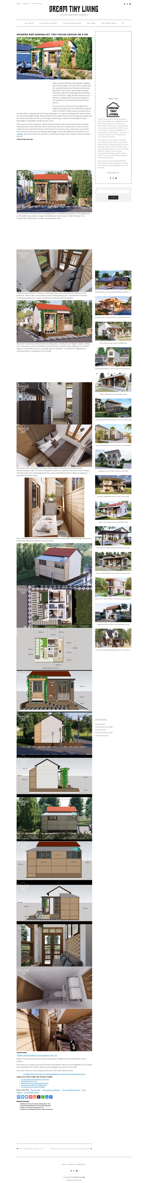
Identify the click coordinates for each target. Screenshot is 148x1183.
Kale (68, 1180)
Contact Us (26, 3)
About (19, 3)
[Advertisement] (33, 96)
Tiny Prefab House (108, 23)
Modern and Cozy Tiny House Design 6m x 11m (35, 1104)
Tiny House (98, 730)
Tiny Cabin (91, 23)
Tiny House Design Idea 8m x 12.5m (31, 1148)
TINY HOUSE (29, 23)
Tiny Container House (102, 727)
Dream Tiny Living (79, 1177)
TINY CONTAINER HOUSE (72, 23)
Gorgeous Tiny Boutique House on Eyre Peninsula (36, 1109)
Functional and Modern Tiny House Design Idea (36, 1105)
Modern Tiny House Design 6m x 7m (32, 1107)
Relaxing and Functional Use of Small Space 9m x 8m (70, 1148)
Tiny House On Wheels (102, 733)
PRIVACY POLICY (37, 3)
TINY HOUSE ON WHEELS (48, 23)
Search (113, 197)
